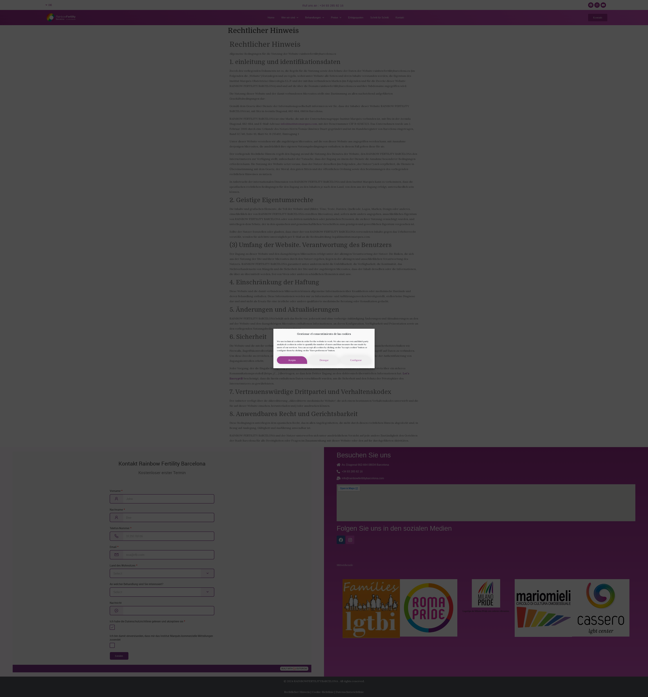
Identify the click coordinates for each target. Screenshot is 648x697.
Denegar (324, 360)
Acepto (292, 360)
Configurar (356, 360)
